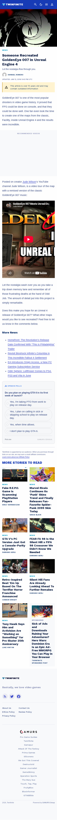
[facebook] (18, 696)
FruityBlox (28, 788)
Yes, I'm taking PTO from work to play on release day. (28, 403)
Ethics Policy (8, 712)
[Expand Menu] (46, 4)
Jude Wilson (29, 181)
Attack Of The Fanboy (28, 749)
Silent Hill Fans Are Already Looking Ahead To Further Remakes (42, 584)
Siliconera (28, 756)
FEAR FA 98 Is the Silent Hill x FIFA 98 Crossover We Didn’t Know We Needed (42, 545)
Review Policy (25, 712)
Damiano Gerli (9, 552)
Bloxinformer (28, 791)
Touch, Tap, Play (28, 784)
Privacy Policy (8, 716)
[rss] (5, 696)
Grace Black (35, 515)
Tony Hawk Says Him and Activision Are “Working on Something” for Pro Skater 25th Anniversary (13, 634)
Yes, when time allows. (22, 424)
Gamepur (28, 745)
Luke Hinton (8, 647)
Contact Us (24, 708)
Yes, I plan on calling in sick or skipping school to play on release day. (28, 414)
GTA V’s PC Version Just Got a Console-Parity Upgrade (13, 543)
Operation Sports (28, 776)
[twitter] (12, 696)
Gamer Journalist (28, 768)
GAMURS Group (48, 803)
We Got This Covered (28, 760)
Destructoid (28, 764)
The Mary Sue (28, 780)
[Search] (35, 4)
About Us (6, 708)
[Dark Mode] (41, 4)
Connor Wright (9, 600)
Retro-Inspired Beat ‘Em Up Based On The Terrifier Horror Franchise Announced (12, 588)
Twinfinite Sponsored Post (40, 662)
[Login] (52, 4)
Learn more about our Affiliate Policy (15, 457)
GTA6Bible (28, 795)
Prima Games (28, 753)
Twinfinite (28, 741)
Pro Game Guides (28, 737)
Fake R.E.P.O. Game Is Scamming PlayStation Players (10, 494)
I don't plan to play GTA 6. (24, 431)
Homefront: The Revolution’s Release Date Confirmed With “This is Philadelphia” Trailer (31, 344)
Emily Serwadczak (11, 505)
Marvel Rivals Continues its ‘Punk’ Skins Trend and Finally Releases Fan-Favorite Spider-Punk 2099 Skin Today (41, 499)
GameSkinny (29, 772)
